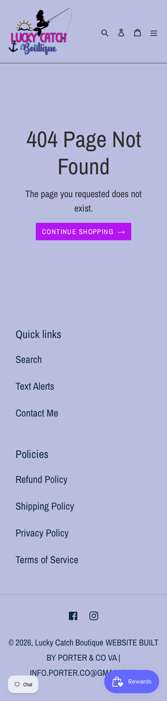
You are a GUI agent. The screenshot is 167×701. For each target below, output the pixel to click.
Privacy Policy (42, 533)
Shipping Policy (45, 506)
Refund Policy (42, 479)
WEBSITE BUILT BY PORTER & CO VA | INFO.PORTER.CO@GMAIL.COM (94, 657)
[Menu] (154, 31)
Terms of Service (47, 559)
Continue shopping (77, 231)
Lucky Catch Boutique (69, 642)
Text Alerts (35, 386)
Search (29, 359)
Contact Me (37, 413)
